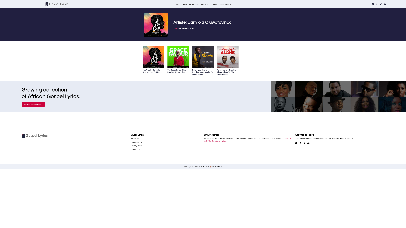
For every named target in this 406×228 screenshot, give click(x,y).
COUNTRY (205, 4)
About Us (135, 139)
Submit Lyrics (136, 142)
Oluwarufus (218, 167)
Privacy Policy (136, 146)
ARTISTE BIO (194, 4)
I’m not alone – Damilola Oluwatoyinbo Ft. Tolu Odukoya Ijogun (226, 72)
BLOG (215, 4)
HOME (176, 4)
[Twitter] (381, 4)
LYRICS (184, 4)
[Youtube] (385, 4)
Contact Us (135, 149)
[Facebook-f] (377, 4)
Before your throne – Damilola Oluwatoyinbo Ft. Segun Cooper (202, 72)
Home (176, 28)
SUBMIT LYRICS (226, 4)
